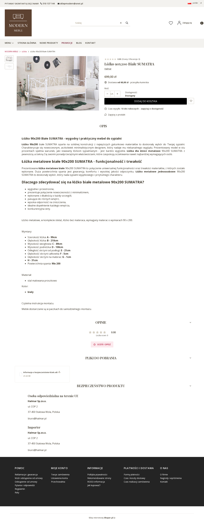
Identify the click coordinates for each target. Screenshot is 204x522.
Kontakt (164, 481)
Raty (17, 492)
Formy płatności (131, 474)
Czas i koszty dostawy (134, 478)
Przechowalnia (58, 481)
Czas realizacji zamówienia (137, 481)
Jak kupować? (93, 485)
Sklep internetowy (101, 517)
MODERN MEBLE (11, 51)
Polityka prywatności (97, 474)
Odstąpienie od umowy (26, 481)
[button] (127, 22)
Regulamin (20, 488)
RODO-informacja (96, 481)
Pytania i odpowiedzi (25, 485)
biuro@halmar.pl (37, 418)
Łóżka (24, 51)
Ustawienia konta (59, 478)
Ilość (106, 88)
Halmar (107, 68)
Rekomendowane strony (99, 478)
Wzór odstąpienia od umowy (29, 478)
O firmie (164, 474)
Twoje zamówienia (60, 474)
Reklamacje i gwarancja (26, 474)
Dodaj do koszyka (145, 101)
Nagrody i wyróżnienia (171, 478)
